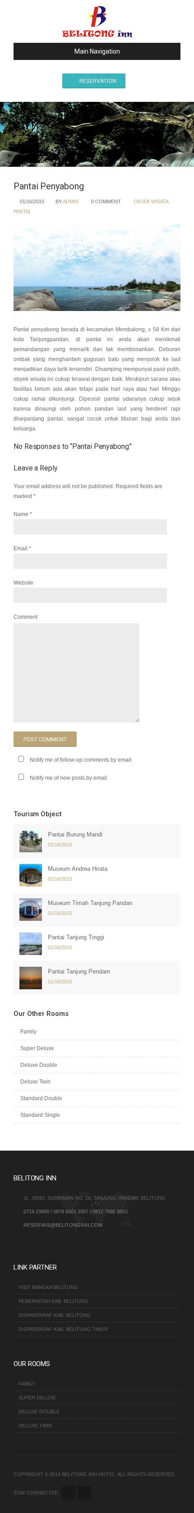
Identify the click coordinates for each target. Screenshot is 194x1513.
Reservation (97, 81)
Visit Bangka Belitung (48, 1287)
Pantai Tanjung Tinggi (76, 937)
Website (23, 583)
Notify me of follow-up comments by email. (81, 760)
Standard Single (40, 1115)
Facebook (68, 1492)
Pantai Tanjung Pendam (79, 971)
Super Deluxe (37, 1048)
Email (21, 548)
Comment (25, 617)
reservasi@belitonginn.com (62, 1225)
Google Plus (84, 1492)
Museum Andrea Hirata (77, 868)
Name (21, 514)
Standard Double (41, 1098)
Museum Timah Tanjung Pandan (90, 903)
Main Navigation (97, 51)
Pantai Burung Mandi (75, 834)
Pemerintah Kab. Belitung (53, 1301)
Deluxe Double (38, 1065)
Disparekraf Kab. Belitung (54, 1315)
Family (28, 1031)
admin (71, 201)
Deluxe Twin (35, 1082)
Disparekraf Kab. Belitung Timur (63, 1329)
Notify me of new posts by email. (69, 778)
